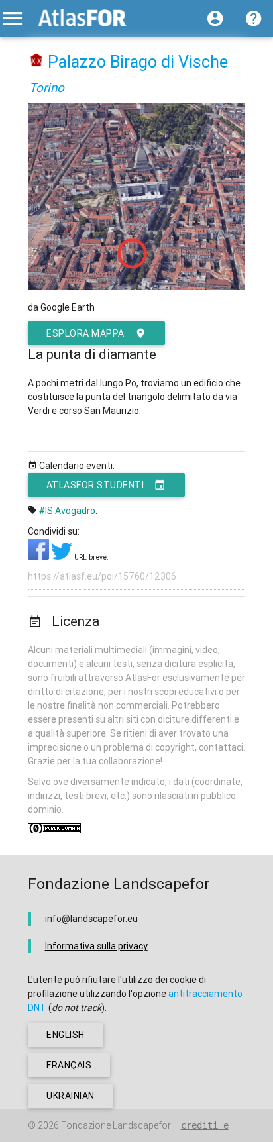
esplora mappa (85, 333)
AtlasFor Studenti (95, 485)
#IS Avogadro (67, 511)
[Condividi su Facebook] (39, 556)
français (68, 1065)
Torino (46, 87)
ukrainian (70, 1096)
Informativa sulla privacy (96, 946)
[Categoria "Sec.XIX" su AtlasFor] (36, 62)
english (65, 1035)
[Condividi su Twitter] (62, 556)
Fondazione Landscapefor (116, 1125)
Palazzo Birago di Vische (138, 62)
